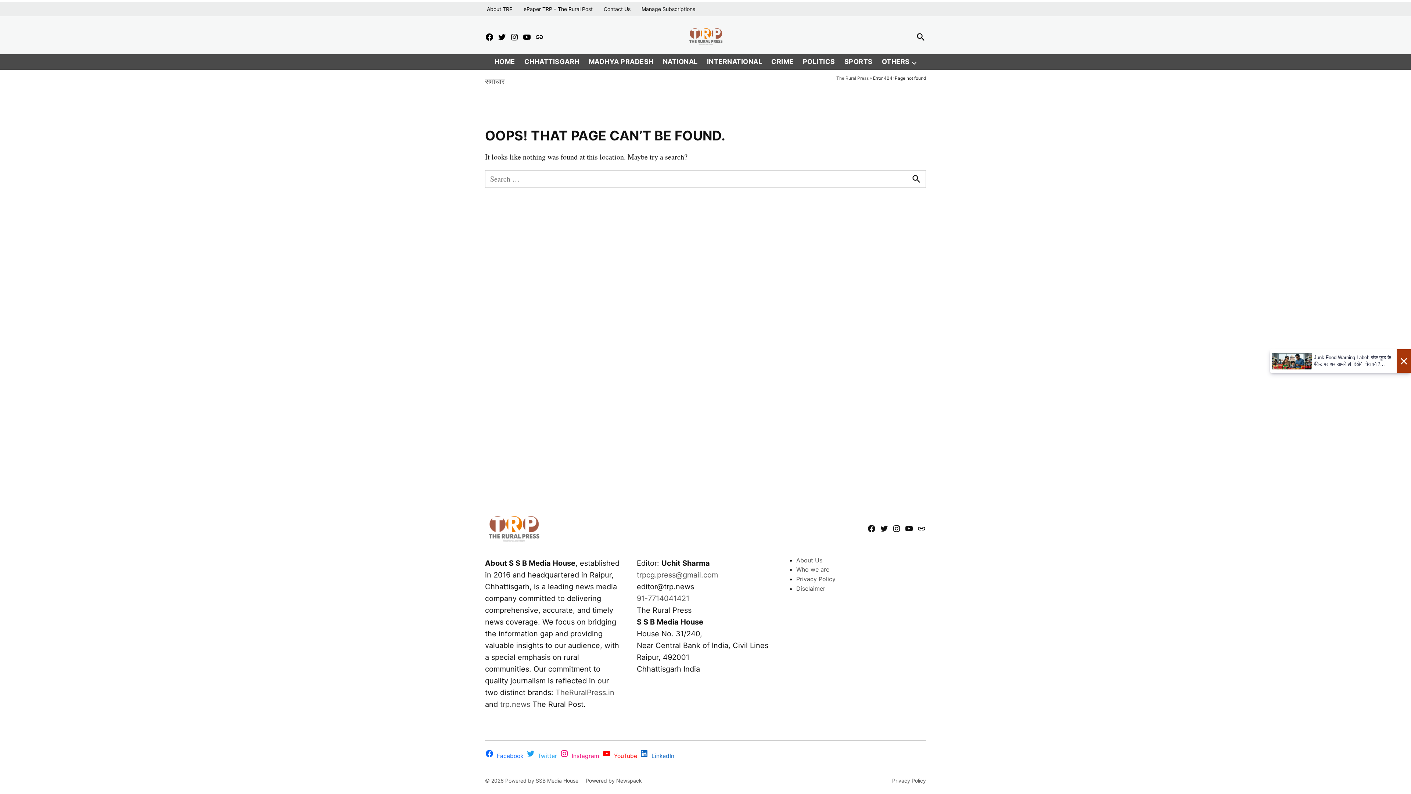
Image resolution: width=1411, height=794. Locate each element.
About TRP (500, 9)
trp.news (515, 704)
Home (505, 61)
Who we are (812, 569)
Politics (819, 61)
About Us (809, 560)
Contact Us (617, 9)
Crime (782, 61)
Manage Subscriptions (668, 9)
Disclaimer (810, 588)
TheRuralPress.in (585, 692)
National (680, 61)
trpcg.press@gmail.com (677, 575)
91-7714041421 (663, 598)
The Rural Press (852, 78)
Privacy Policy (816, 579)
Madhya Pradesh (621, 61)
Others (896, 61)
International (734, 61)
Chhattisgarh (551, 61)
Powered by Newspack (614, 780)
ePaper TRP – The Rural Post (558, 9)
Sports (858, 61)
